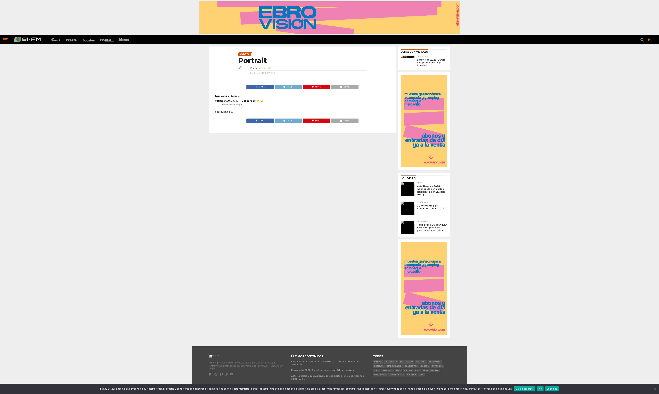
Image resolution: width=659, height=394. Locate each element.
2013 (376, 370)
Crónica (411, 375)
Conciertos (411, 366)
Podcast (421, 362)
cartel (425, 366)
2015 (421, 375)
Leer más (552, 388)
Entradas (437, 366)
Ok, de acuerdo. (525, 388)
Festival (378, 366)
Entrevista (391, 362)
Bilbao (377, 362)
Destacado (406, 362)
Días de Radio (394, 366)
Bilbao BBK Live (431, 370)
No (540, 388)
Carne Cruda (397, 375)
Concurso (387, 370)
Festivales (435, 362)
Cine (417, 370)
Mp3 (398, 370)
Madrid (408, 370)
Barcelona (380, 375)
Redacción (260, 68)
